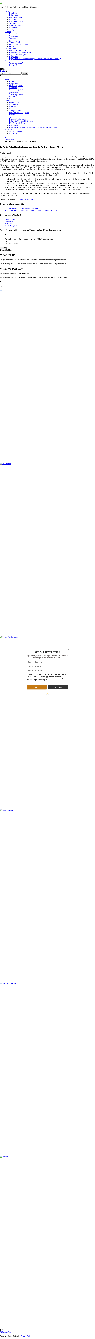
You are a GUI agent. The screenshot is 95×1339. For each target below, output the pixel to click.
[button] (47, 652)
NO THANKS (58, 687)
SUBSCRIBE (36, 687)
